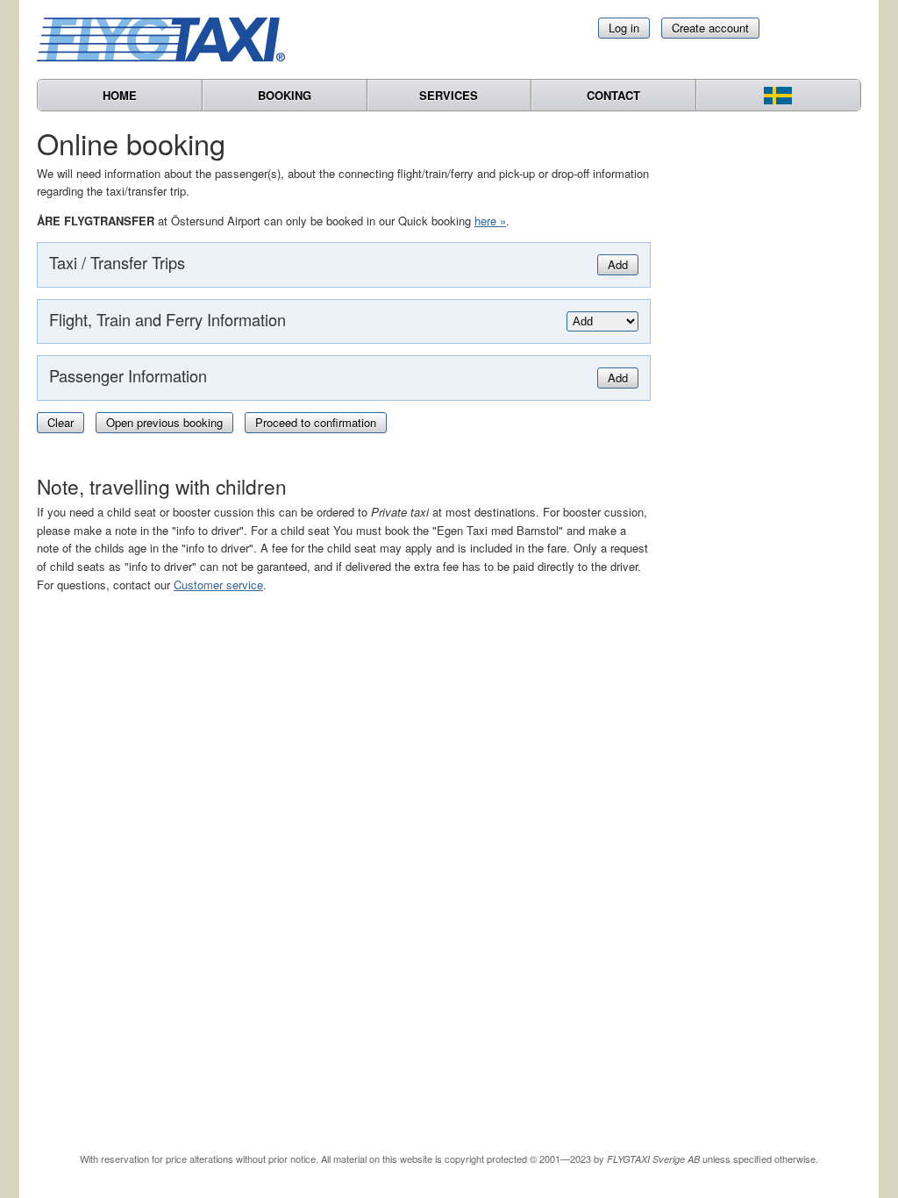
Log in (624, 27)
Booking (284, 95)
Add (618, 264)
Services (448, 95)
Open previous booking (164, 422)
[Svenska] (778, 95)
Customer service (218, 584)
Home (120, 95)
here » (490, 220)
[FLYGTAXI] (168, 39)
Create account (710, 27)
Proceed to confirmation (315, 422)
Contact (613, 95)
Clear (60, 422)
